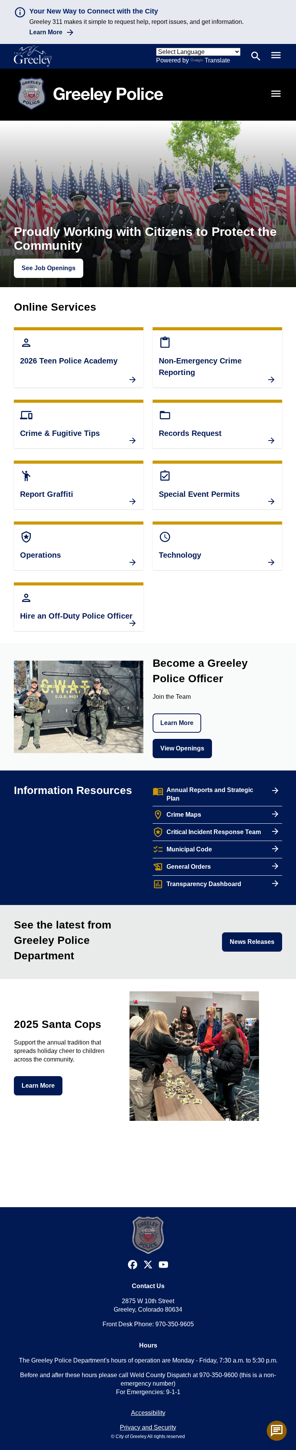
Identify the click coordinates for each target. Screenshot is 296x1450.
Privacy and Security (148, 1427)
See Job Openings (49, 268)
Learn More (45, 32)
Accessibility (148, 1413)
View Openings (182, 748)
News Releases (252, 942)
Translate (217, 60)
